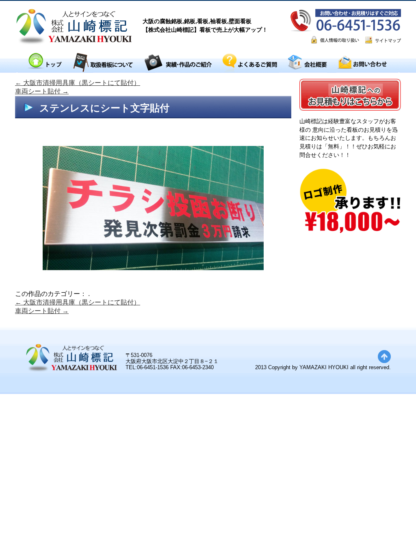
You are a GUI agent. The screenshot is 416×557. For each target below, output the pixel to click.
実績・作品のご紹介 (178, 63)
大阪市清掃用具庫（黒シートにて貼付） (77, 82)
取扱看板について (103, 63)
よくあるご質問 (249, 63)
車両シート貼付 (42, 91)
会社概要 (307, 63)
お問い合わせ (362, 63)
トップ (44, 63)
